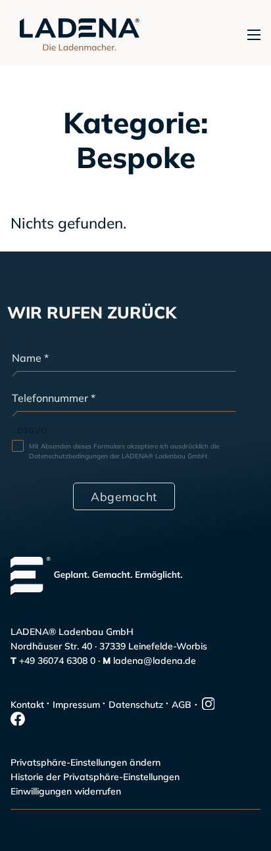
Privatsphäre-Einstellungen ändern (85, 762)
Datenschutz (136, 704)
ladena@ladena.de (154, 660)
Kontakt (27, 704)
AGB (181, 704)
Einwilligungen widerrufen (66, 791)
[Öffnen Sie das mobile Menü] (253, 35)
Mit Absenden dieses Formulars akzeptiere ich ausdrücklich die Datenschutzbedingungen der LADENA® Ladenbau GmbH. (124, 451)
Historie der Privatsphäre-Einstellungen (95, 777)
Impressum (76, 704)
